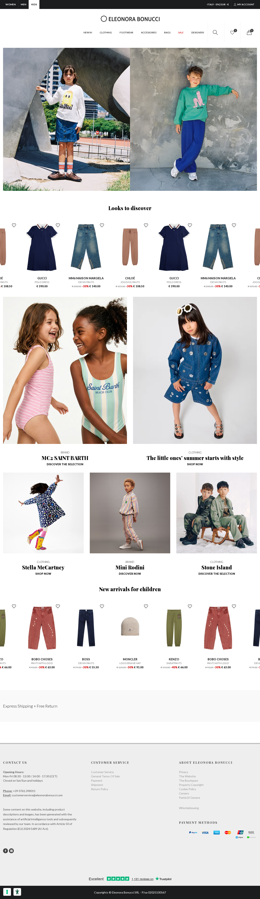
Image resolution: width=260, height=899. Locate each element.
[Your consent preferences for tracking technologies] (7, 892)
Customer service (102, 772)
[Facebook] (5, 850)
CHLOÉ (86, 278)
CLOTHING (106, 32)
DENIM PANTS (42, 282)
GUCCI (130, 278)
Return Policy (99, 789)
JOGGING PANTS (86, 282)
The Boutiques (188, 780)
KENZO (130, 659)
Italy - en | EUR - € (218, 4)
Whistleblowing (189, 808)
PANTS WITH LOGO (174, 663)
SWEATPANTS (130, 663)
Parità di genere (189, 797)
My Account (246, 4)
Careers (184, 793)
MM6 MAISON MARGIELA (42, 278)
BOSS (42, 659)
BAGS (167, 32)
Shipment (97, 784)
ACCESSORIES (148, 32)
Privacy (183, 772)
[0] (249, 32)
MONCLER (86, 659)
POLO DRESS (130, 282)
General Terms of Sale (105, 776)
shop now (195, 464)
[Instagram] (11, 850)
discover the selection (65, 464)
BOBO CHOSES (174, 659)
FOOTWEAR (126, 32)
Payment (96, 780)
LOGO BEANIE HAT (86, 663)
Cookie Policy (187, 789)
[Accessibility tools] (17, 892)
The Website (187, 776)
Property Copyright (191, 784)
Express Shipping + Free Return (30, 705)
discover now (130, 573)
